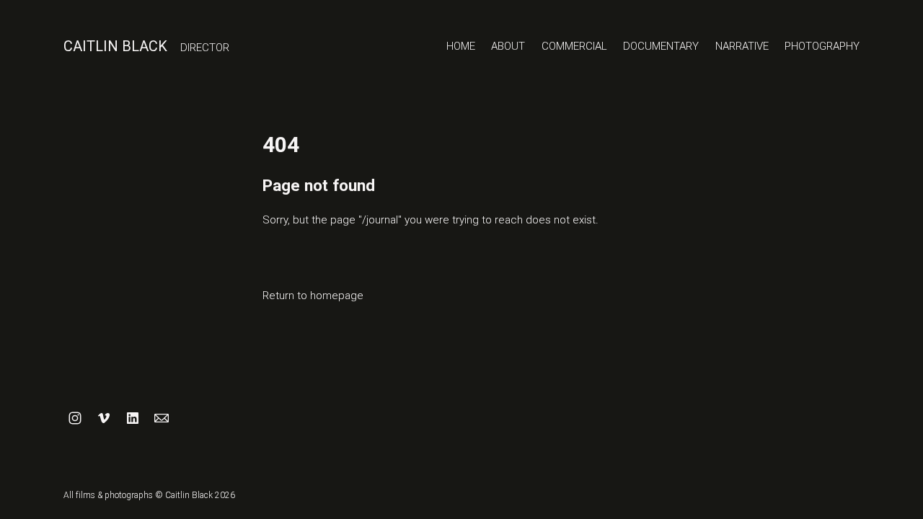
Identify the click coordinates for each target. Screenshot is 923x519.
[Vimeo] (103, 418)
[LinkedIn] (132, 418)
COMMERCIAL (574, 46)
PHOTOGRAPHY (822, 46)
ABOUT (508, 46)
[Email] (161, 418)
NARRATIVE (742, 46)
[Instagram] (75, 418)
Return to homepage (312, 295)
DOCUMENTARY (661, 46)
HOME (460, 46)
